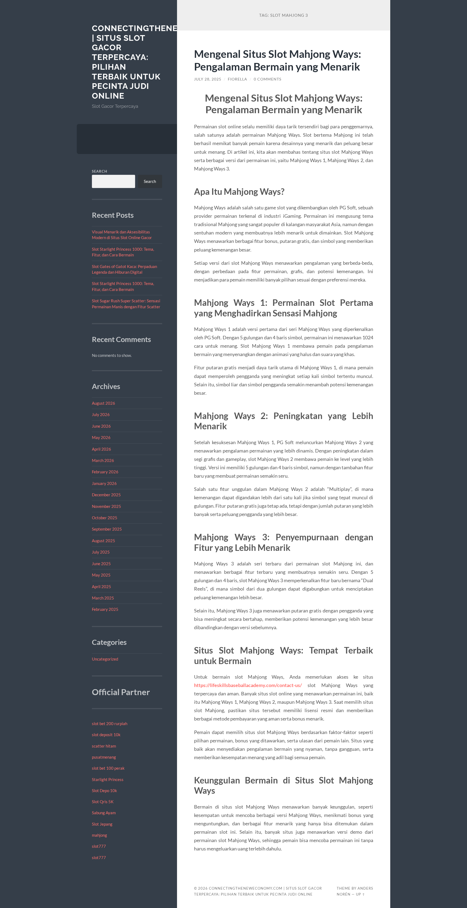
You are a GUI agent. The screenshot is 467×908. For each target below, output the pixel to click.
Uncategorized (105, 658)
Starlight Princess (108, 779)
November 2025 (106, 506)
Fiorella (237, 79)
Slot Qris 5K (103, 801)
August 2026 (103, 403)
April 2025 (101, 586)
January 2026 (104, 483)
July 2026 (101, 414)
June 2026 (101, 426)
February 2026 (105, 471)
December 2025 (106, 494)
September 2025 (107, 529)
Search (99, 171)
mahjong (99, 835)
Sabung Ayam (104, 812)
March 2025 (103, 597)
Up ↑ (360, 894)
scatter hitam (104, 745)
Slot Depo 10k (104, 790)
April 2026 (101, 449)
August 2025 (103, 540)
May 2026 (101, 437)
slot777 (99, 846)
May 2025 (101, 574)
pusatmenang (104, 757)
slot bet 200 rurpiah (109, 723)
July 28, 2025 (207, 79)
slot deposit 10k (106, 734)
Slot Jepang (102, 824)
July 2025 (101, 552)
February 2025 (105, 609)
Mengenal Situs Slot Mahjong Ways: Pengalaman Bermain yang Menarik (277, 60)
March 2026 (103, 460)
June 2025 (101, 563)
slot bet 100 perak (108, 768)
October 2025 (104, 517)
